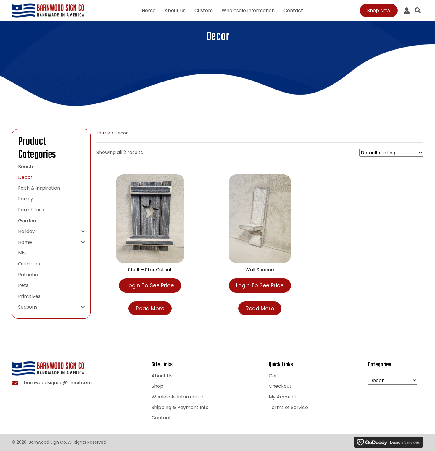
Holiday (26, 231)
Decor (25, 177)
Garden (27, 220)
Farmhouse (31, 209)
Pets (23, 285)
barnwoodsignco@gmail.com (58, 382)
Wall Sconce (259, 269)
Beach (25, 166)
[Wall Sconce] (260, 218)
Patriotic (28, 274)
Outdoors (29, 263)
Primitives (29, 296)
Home (25, 242)
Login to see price (150, 285)
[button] (82, 231)
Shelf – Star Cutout (150, 269)
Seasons (27, 307)
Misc (23, 252)
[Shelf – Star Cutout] (150, 218)
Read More (150, 308)
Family (25, 198)
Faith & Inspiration (39, 188)
